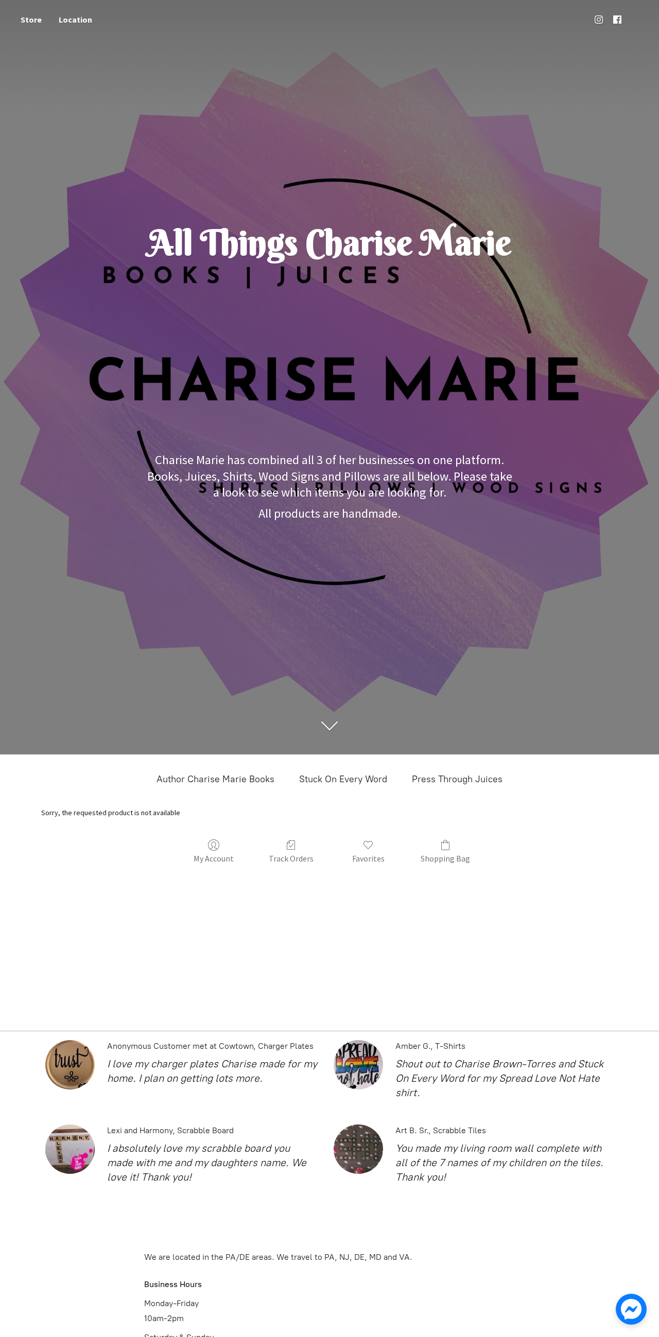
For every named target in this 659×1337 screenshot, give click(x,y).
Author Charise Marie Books (215, 779)
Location (75, 19)
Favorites (368, 858)
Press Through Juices (457, 779)
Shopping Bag (445, 858)
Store (31, 19)
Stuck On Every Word (343, 779)
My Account (214, 858)
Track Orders (291, 858)
